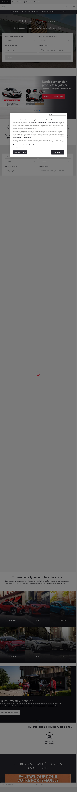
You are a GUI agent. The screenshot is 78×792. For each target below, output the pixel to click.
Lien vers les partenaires (18, 147)
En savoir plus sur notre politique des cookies (24, 144)
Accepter (58, 152)
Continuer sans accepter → (57, 115)
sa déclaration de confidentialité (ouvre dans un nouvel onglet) (44, 122)
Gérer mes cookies (20, 152)
